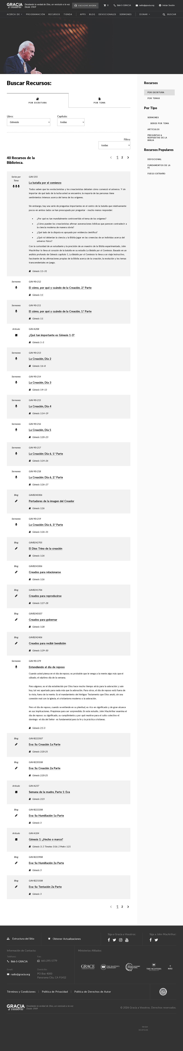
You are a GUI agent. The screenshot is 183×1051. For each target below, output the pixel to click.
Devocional (154, 159)
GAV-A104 (34, 833)
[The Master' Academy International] (133, 967)
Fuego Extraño (156, 174)
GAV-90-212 (35, 281)
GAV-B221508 (36, 880)
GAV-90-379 (35, 660)
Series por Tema (16, 178)
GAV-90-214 (35, 376)
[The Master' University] (154, 967)
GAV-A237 (34, 785)
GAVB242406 (35, 637)
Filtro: (127, 139)
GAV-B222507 (36, 738)
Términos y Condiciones (21, 991)
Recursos (54, 14)
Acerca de (13, 14)
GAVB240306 (35, 494)
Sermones (126, 14)
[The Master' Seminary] (110, 967)
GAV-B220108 (36, 762)
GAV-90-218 (35, 471)
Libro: (10, 116)
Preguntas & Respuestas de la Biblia (157, 137)
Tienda (68, 14)
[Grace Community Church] (87, 967)
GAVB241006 (35, 566)
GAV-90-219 (35, 518)
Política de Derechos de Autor (92, 991)
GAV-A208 (34, 329)
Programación (35, 14)
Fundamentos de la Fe (159, 166)
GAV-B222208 (36, 809)
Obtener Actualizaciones (66, 938)
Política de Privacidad (55, 991)
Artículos (153, 129)
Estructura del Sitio (23, 938)
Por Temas (154, 98)
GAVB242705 (35, 542)
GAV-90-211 (35, 305)
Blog (92, 14)
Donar (144, 14)
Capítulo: (62, 116)
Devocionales (107, 14)
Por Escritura (156, 92)
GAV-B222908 (36, 857)
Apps (83, 14)
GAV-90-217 (35, 447)
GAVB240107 (35, 613)
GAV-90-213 (35, 352)
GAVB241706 (35, 589)
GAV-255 (33, 176)
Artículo (16, 329)
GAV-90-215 (35, 400)
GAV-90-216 (35, 423)
